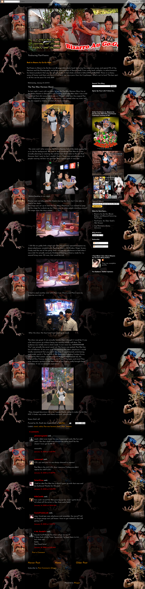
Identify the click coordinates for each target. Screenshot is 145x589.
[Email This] (76, 423)
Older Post (81, 563)
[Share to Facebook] (82, 423)
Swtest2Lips (38, 480)
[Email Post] (70, 423)
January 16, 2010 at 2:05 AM (45, 547)
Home (58, 563)
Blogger (77, 583)
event (36, 426)
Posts (97, 243)
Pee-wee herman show (52, 426)
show (63, 426)
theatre (69, 426)
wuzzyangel (38, 459)
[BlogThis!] (78, 423)
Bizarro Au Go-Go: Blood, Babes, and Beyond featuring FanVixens (105, 216)
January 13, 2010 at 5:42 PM (44, 452)
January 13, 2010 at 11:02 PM (45, 489)
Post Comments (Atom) (47, 568)
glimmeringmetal (40, 436)
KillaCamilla (38, 497)
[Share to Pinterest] (84, 423)
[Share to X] (80, 423)
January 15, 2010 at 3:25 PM (44, 524)
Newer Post (34, 563)
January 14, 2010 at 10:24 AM (45, 505)
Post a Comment (38, 552)
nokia (41, 426)
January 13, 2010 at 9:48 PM (44, 473)
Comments (99, 246)
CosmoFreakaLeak (41, 513)
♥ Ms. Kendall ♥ (40, 531)
